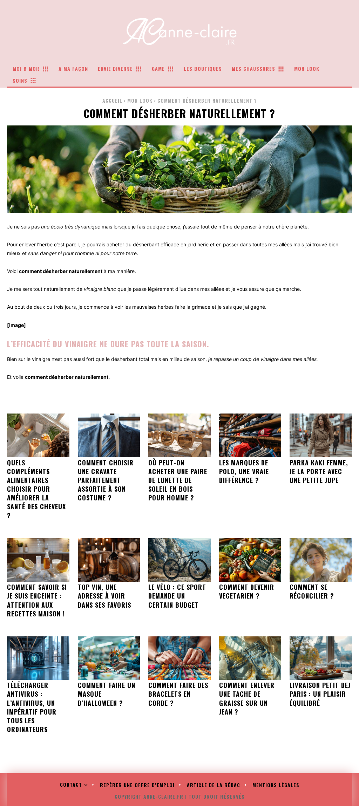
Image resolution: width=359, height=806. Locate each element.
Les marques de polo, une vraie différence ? (244, 471)
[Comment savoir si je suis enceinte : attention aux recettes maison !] (38, 560)
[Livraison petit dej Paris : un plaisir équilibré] (321, 658)
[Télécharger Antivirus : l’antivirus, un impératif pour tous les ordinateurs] (38, 658)
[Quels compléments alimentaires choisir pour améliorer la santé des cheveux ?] (38, 435)
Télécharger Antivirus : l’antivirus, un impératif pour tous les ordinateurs (31, 707)
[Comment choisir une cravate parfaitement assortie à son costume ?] (109, 435)
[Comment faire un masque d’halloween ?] (109, 658)
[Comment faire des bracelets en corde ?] (179, 658)
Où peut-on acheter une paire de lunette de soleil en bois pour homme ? (177, 480)
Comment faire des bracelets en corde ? (178, 694)
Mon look (140, 100)
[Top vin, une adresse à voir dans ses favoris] (109, 560)
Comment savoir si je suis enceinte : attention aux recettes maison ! (37, 600)
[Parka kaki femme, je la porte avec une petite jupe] (321, 435)
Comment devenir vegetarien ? (246, 591)
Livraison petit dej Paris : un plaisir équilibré (320, 694)
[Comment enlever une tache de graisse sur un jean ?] (250, 658)
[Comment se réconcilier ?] (321, 560)
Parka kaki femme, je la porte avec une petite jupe (319, 471)
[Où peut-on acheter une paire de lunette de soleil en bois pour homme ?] (179, 435)
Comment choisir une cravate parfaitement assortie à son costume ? (106, 480)
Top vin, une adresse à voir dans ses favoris (104, 595)
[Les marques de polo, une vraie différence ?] (250, 435)
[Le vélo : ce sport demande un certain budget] (179, 560)
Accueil (112, 100)
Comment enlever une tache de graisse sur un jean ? (247, 698)
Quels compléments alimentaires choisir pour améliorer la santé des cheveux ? (36, 489)
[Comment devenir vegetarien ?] (250, 560)
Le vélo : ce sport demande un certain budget (177, 595)
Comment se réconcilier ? (312, 591)
